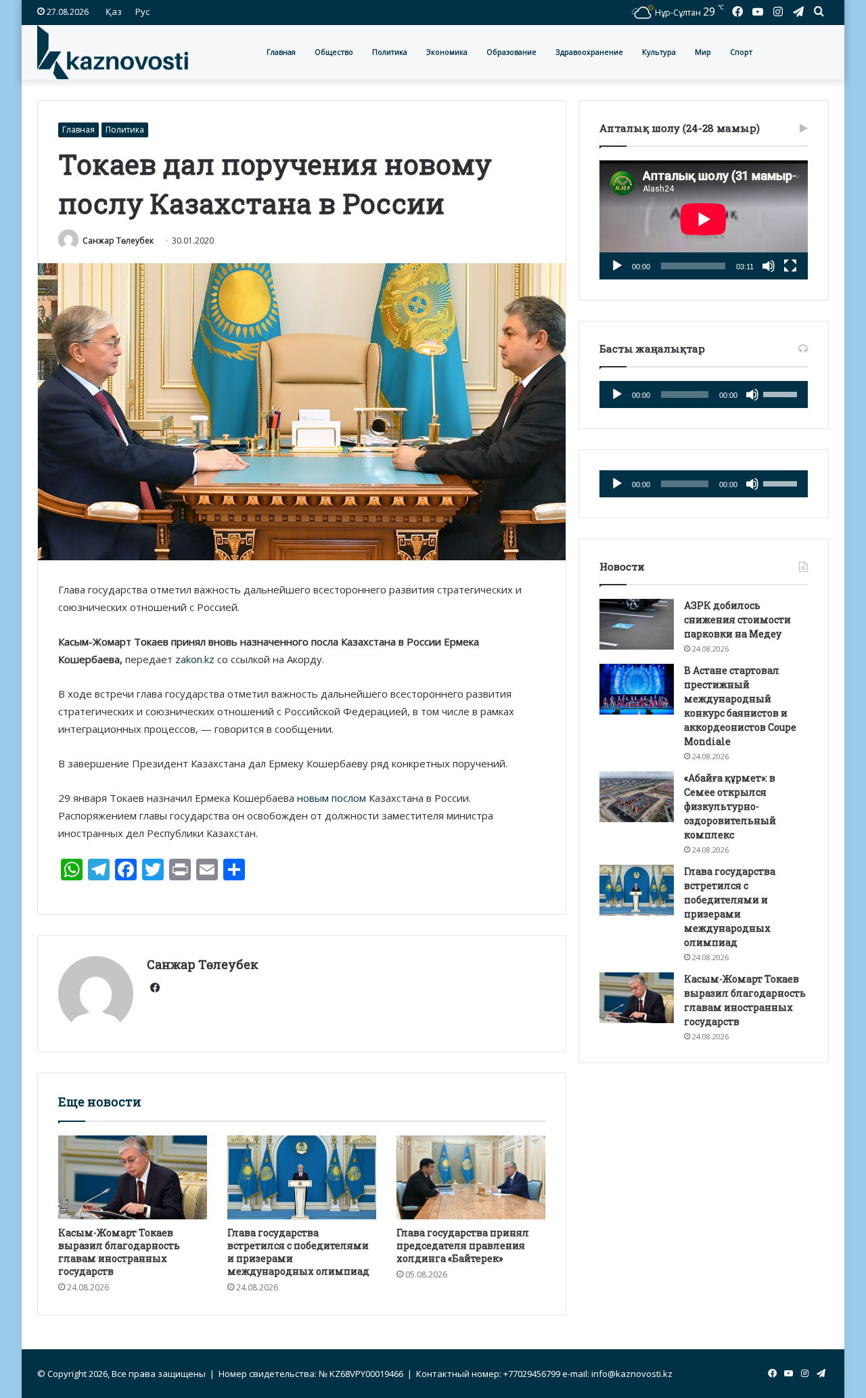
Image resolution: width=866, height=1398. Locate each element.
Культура (659, 52)
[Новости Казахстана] (112, 52)
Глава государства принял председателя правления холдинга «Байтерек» (462, 1245)
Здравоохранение (589, 52)
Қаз (114, 11)
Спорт (741, 52)
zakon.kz (194, 659)
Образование (511, 52)
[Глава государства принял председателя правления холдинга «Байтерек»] (470, 1177)
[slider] (782, 393)
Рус (142, 11)
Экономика (447, 52)
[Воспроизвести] (617, 266)
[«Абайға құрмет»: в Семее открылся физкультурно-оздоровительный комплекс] (636, 796)
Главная (281, 52)
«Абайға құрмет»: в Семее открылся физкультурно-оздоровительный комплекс (730, 806)
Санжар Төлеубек (118, 240)
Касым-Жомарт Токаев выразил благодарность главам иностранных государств (119, 1252)
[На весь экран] (790, 266)
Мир (703, 52)
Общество (334, 52)
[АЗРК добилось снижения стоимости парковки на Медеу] (636, 624)
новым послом (330, 798)
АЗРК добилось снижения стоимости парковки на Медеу (737, 619)
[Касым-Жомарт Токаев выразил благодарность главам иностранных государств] (132, 1177)
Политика (389, 52)
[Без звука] (768, 266)
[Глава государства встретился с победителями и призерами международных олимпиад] (301, 1177)
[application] (703, 219)
